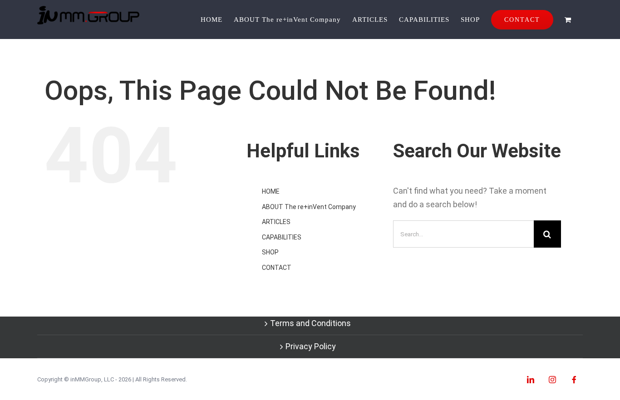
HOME (271, 191)
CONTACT (276, 267)
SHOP (270, 252)
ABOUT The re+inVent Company (309, 206)
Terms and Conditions (310, 323)
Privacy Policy (310, 346)
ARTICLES (276, 221)
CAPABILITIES (281, 237)
